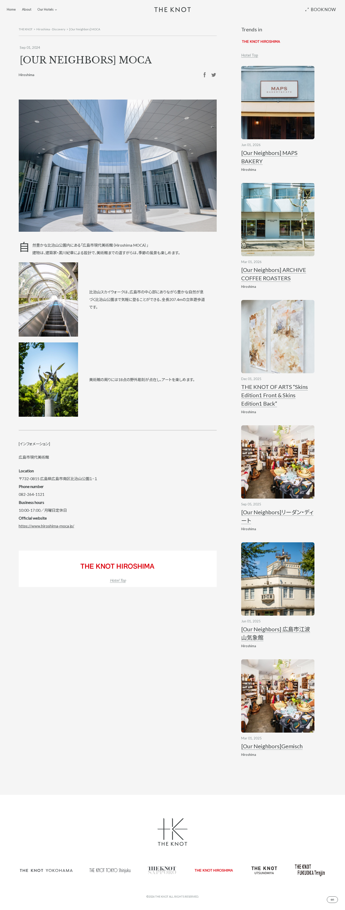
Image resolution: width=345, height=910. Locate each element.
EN (332, 899)
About (26, 9)
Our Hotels (45, 9)
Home (11, 9)
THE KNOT (26, 29)
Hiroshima (26, 75)
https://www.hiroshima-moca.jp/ (46, 526)
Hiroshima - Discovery (50, 29)
